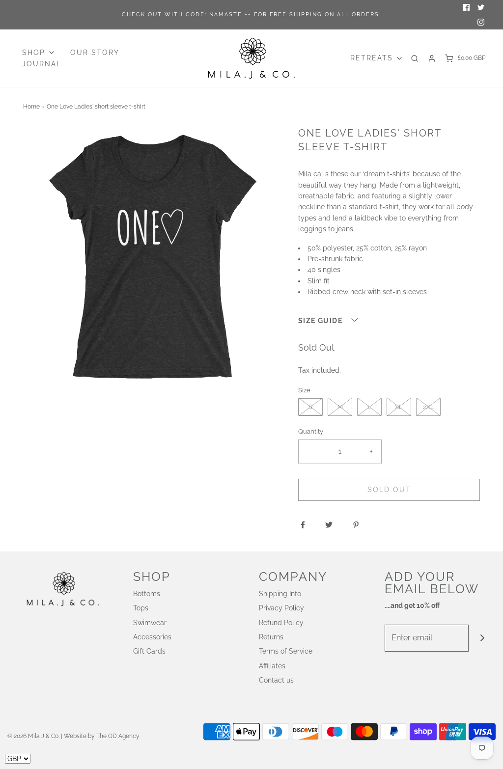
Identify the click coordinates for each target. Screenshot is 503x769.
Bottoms (146, 594)
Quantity (310, 431)
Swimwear (150, 623)
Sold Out (389, 490)
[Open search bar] (414, 58)
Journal (41, 64)
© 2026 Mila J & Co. (33, 736)
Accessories (152, 637)
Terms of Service (285, 651)
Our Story (94, 52)
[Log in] (432, 58)
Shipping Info (280, 594)
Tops (140, 608)
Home (31, 106)
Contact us (276, 680)
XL (399, 407)
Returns (271, 637)
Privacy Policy (281, 608)
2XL (428, 407)
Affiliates (272, 666)
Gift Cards (149, 651)
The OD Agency (118, 736)
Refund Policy (281, 623)
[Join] (482, 638)
